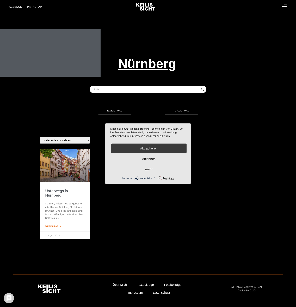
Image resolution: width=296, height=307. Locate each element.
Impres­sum (135, 292)
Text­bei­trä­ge (145, 284)
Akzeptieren (149, 148)
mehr (149, 169)
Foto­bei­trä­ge (172, 284)
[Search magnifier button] (202, 89)
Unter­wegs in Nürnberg (56, 193)
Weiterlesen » (53, 226)
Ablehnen (149, 158)
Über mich (120, 284)
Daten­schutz (161, 292)
